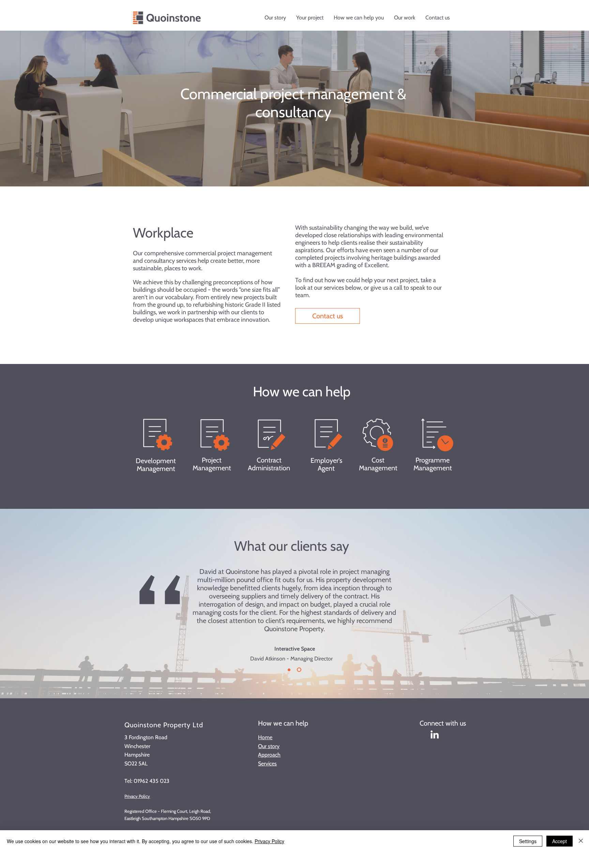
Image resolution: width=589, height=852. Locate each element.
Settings (528, 841)
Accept (559, 841)
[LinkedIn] (434, 734)
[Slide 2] (289, 669)
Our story (269, 746)
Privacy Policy (137, 796)
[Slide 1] (299, 670)
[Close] (581, 841)
